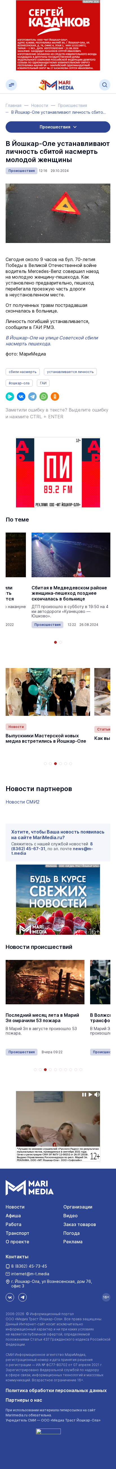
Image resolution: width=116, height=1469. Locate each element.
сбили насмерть (23, 372)
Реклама (72, 1241)
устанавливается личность (70, 372)
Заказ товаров (79, 1224)
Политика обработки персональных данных (56, 1390)
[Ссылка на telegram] (22, 1297)
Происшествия (21, 171)
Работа (13, 1224)
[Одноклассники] (55, 396)
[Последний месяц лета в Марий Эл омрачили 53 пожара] (45, 982)
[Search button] (104, 85)
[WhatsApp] (43, 396)
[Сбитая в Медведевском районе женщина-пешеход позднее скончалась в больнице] (71, 555)
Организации (77, 1207)
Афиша (13, 1215)
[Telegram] (32, 396)
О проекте (17, 1241)
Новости (16, 727)
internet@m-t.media (30, 1273)
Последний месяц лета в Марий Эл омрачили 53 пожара (42, 1018)
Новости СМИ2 (22, 802)
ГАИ (43, 383)
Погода (71, 1233)
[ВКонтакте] (21, 396)
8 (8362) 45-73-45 (29, 1266)
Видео (70, 1215)
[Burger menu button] (11, 85)
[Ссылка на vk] (10, 1297)
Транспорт (17, 1233)
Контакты (17, 1256)
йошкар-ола (19, 383)
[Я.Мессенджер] (10, 396)
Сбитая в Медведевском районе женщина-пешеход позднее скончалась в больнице (69, 593)
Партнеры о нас (24, 1400)
